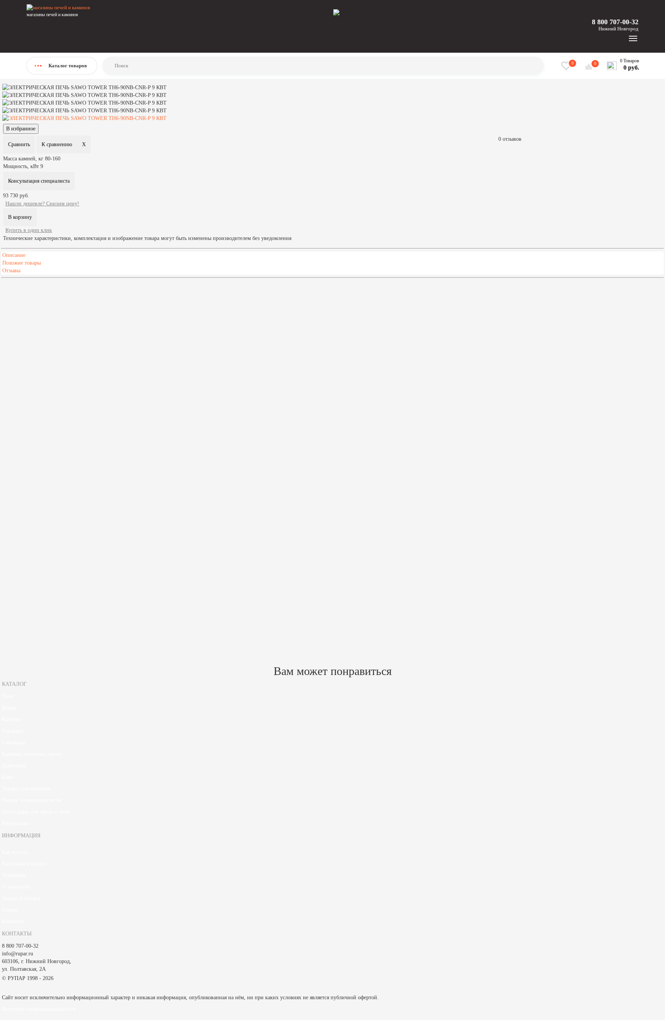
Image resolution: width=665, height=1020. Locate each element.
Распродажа (15, 823)
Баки (7, 777)
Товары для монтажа (26, 789)
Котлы (9, 708)
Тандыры (12, 731)
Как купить (15, 852)
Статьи (10, 910)
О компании (16, 887)
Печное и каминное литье (32, 800)
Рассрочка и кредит (24, 864)
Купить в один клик (28, 230)
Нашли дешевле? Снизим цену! (42, 204)
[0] (589, 67)
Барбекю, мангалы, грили (31, 754)
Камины (11, 719)
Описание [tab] (13, 255)
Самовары (13, 742)
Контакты (13, 921)
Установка (13, 875)
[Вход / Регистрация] (336, 12)
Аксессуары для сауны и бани (36, 812)
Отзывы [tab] (11, 270)
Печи (8, 696)
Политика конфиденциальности (39, 1009)
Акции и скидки (21, 898)
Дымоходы (14, 765)
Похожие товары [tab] (21, 263)
